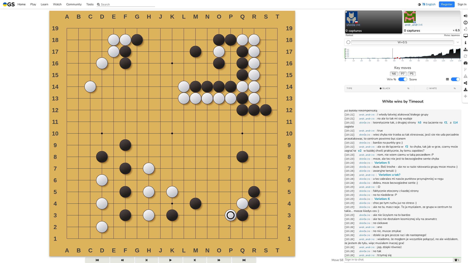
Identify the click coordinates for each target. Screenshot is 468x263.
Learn (44, 4)
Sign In (462, 4)
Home (22, 4)
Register (446, 4)
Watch (57, 4)
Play (33, 4)
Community (74, 4)
